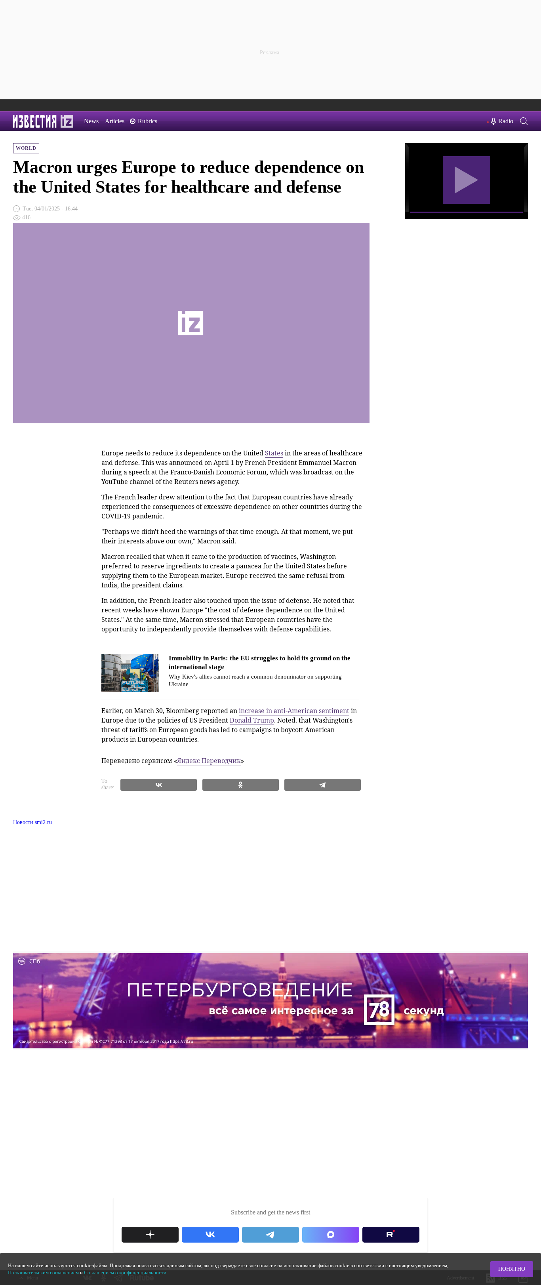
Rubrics (147, 121)
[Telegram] (322, 785)
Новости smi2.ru (32, 822)
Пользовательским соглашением (43, 1272)
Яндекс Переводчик (209, 760)
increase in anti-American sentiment (294, 710)
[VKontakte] (158, 785)
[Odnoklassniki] (240, 785)
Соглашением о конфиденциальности (125, 1272)
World (26, 148)
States (274, 453)
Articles (114, 121)
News (91, 121)
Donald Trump (252, 720)
